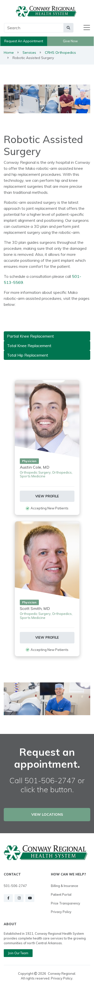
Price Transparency (65, 903)
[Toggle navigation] (86, 28)
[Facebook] (8, 898)
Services (29, 52)
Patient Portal (61, 894)
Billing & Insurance (64, 886)
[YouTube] (29, 898)
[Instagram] (19, 898)
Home (9, 52)
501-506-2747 (15, 886)
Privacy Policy (61, 912)
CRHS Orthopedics (60, 52)
